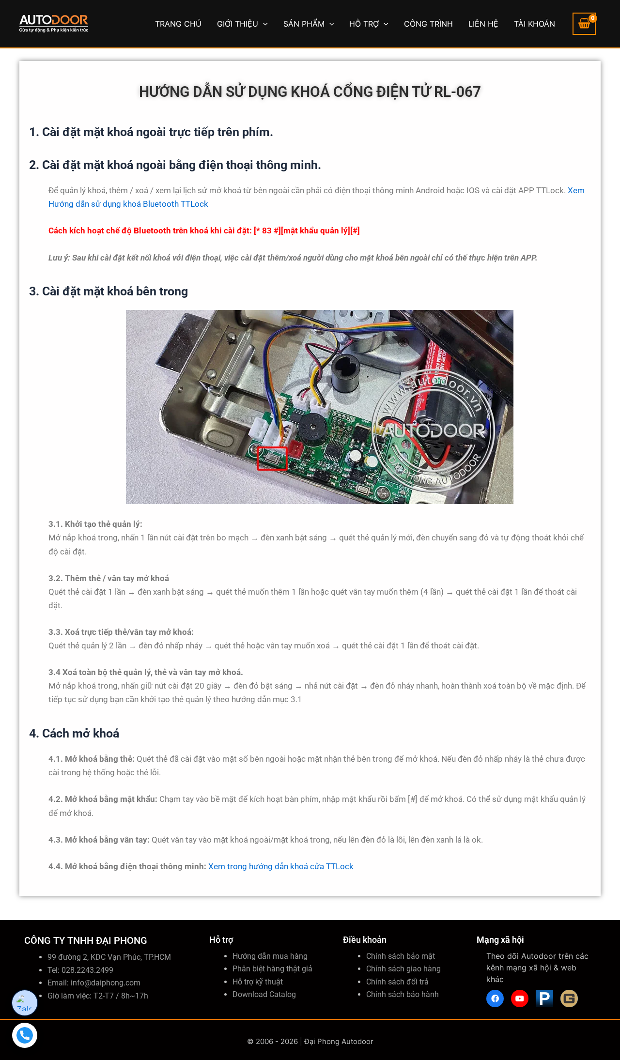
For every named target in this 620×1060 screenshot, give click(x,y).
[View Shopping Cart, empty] (584, 24)
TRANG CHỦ (178, 24)
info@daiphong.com (105, 982)
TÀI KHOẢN (534, 24)
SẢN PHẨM (304, 24)
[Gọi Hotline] (24, 1035)
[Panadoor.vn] (544, 998)
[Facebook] (495, 998)
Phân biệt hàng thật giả (272, 968)
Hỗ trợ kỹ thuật (257, 981)
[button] (263, 23)
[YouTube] (519, 998)
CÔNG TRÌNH (428, 24)
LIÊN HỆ (483, 24)
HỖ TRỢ (364, 24)
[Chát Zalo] (24, 1002)
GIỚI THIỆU (237, 24)
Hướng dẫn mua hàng (270, 956)
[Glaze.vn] (569, 998)
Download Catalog (264, 994)
